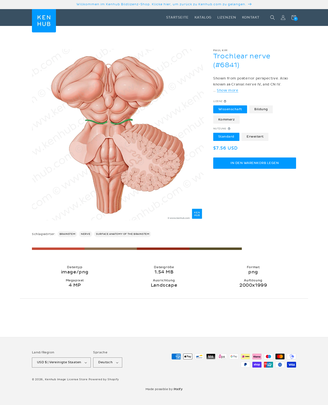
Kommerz (226, 119)
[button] (272, 17)
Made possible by (164, 389)
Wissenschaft (230, 109)
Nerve (85, 234)
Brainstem (67, 234)
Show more (227, 90)
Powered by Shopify (104, 379)
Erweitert (255, 137)
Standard (226, 137)
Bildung (261, 109)
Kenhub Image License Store (66, 379)
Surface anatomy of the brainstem (122, 234)
